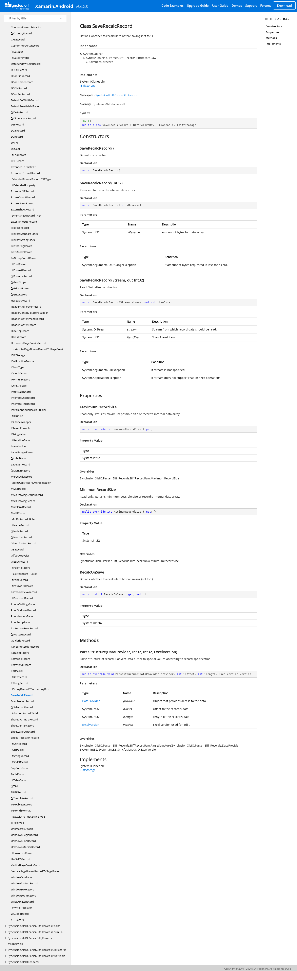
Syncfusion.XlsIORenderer (23, 962)
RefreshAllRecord (21, 665)
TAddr (17, 786)
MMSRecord (18, 489)
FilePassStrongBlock (23, 240)
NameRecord (21, 525)
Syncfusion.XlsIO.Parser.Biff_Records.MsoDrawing (30, 941)
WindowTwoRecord (22, 889)
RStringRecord (19, 683)
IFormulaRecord (20, 379)
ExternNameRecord (23, 203)
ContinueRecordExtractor (26, 27)
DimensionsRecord (24, 118)
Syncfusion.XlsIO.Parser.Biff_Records (116, 95)
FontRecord (20, 264)
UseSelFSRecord (20, 859)
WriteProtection (23, 907)
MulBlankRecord (21, 507)
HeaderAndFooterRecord (26, 306)
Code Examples (172, 5)
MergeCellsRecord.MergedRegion (31, 482)
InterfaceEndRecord (23, 397)
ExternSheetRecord (22, 209)
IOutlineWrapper (21, 422)
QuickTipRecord (20, 640)
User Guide (220, 5)
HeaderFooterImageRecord (27, 319)
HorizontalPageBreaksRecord (28, 343)
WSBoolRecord (20, 914)
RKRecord (17, 671)
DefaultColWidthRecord (25, 100)
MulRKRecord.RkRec (23, 519)
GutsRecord (20, 294)
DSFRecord (17, 124)
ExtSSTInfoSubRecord (24, 221)
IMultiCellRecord (21, 391)
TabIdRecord (18, 774)
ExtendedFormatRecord (25, 173)
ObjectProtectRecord (23, 543)
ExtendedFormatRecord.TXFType (31, 179)
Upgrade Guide (198, 5)
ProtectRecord (22, 634)
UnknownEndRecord (23, 841)
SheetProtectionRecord (25, 737)
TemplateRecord (23, 798)
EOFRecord (17, 161)
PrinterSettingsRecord (24, 604)
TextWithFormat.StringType (28, 816)
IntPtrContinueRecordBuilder (28, 410)
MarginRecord (21, 470)
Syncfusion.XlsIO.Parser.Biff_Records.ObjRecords (37, 950)
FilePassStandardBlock (24, 234)
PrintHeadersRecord (23, 616)
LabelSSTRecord (20, 464)
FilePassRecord (20, 227)
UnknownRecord (23, 853)
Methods (271, 38)
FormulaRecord (22, 276)
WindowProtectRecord (24, 883)
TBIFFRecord (18, 792)
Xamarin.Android (54, 6)
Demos (237, 5)
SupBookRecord (20, 768)
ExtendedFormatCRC (23, 167)
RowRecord (20, 677)
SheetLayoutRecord (23, 731)
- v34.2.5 (81, 6)
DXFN (14, 142)
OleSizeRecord (19, 561)
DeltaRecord (20, 112)
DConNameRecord (22, 82)
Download (284, 5)
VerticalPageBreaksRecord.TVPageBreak (35, 871)
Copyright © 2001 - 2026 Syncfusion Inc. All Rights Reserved (257, 968)
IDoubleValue (19, 373)
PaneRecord (20, 580)
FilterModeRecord (22, 252)
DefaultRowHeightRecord (26, 106)
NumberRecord (22, 537)
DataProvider (21, 57)
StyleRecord (20, 762)
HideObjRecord (20, 331)
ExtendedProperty (24, 185)
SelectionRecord (23, 707)
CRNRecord (18, 39)
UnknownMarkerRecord (25, 847)
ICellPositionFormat (23, 361)
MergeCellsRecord (22, 476)
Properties (272, 32)
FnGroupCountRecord (24, 258)
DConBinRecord (20, 76)
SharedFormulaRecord (24, 719)
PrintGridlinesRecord (23, 610)
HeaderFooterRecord (23, 325)
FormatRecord (22, 270)
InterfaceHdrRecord (23, 404)
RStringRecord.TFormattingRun (30, 689)
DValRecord (18, 130)
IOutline (18, 416)
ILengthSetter (19, 385)
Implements (273, 44)
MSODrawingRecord (23, 501)
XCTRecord (17, 920)
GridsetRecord (22, 288)
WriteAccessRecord (22, 901)
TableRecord (20, 780)
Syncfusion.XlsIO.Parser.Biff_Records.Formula (35, 932)
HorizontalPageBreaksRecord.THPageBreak (37, 349)
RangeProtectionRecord (25, 646)
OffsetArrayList (20, 555)
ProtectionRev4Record (24, 628)
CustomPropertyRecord (25, 45)
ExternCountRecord (23, 197)
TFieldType (17, 822)
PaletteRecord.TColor (24, 574)
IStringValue (18, 434)
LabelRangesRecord (23, 452)
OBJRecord (17, 549)
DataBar (18, 51)
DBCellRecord (19, 70)
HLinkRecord (18, 337)
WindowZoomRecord (23, 895)
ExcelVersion (90, 725)
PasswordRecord (23, 586)
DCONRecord (19, 88)
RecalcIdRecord (20, 652)
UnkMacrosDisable (22, 829)
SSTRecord (17, 750)
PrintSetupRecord (21, 622)
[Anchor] (77, 136)
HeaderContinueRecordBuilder (29, 312)
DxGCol (15, 149)
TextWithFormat (21, 810)
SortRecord (20, 744)
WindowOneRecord (22, 877)
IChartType (17, 367)
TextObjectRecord (22, 804)
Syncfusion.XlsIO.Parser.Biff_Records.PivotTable (36, 956)
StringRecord (21, 756)
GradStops (19, 282)
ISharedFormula (20, 428)
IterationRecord (22, 440)
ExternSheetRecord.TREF (26, 215)
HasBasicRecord (20, 300)
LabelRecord (20, 458)
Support (251, 5)
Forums (265, 5)
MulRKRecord (19, 513)
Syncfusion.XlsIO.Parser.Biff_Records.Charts (34, 926)
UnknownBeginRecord (24, 835)
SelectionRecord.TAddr (25, 713)
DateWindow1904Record (26, 64)
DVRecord (17, 136)
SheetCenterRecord (22, 725)
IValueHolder (19, 446)
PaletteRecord (21, 567)
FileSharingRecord (22, 246)
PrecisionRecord (23, 598)
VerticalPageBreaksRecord (26, 865)
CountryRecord (22, 33)
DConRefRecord (20, 94)
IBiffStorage (18, 355)
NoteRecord (20, 531)
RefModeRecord (20, 659)
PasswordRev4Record (24, 592)
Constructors (274, 26)
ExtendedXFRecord (22, 191)
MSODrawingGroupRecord (27, 495)
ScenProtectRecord (22, 701)
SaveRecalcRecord (22, 695)
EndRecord (19, 155)
